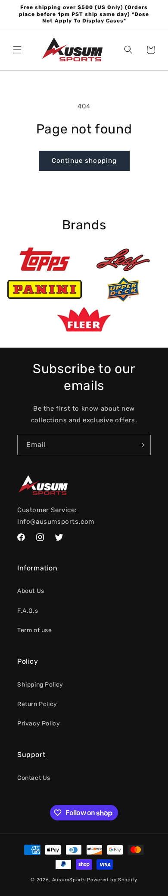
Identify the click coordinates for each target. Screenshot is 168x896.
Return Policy (37, 704)
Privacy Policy (38, 723)
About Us (30, 591)
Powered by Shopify (112, 880)
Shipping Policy (40, 684)
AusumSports (69, 880)
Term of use (34, 630)
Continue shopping (84, 161)
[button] (17, 49)
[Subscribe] (140, 445)
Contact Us (33, 778)
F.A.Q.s (27, 610)
